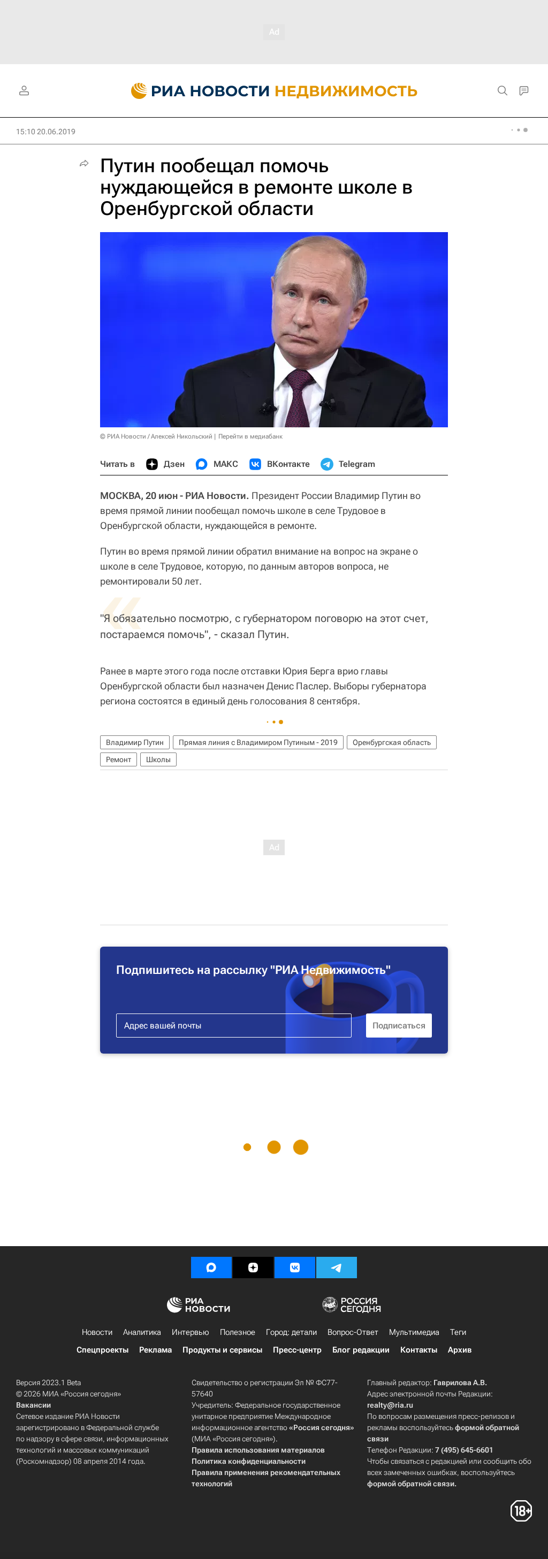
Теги (458, 1332)
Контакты (418, 1350)
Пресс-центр (297, 1350)
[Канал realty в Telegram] (336, 1267)
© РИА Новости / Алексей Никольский (156, 436)
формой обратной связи (410, 1483)
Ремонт (118, 759)
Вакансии (33, 1405)
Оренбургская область (392, 742)
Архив (459, 1350)
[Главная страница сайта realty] (274, 91)
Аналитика (142, 1332)
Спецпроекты (102, 1350)
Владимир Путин (135, 742)
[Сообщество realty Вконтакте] (295, 1267)
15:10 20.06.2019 (45, 131)
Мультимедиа (414, 1332)
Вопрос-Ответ (353, 1332)
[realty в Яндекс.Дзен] (253, 1267)
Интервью (190, 1332)
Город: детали (291, 1332)
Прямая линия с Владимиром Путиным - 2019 (258, 742)
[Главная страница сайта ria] (194, 91)
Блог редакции (361, 1350)
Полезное (237, 1332)
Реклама (155, 1350)
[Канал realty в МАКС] (211, 1267)
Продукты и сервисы (222, 1350)
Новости (97, 1332)
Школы (158, 759)
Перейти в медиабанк (250, 436)
